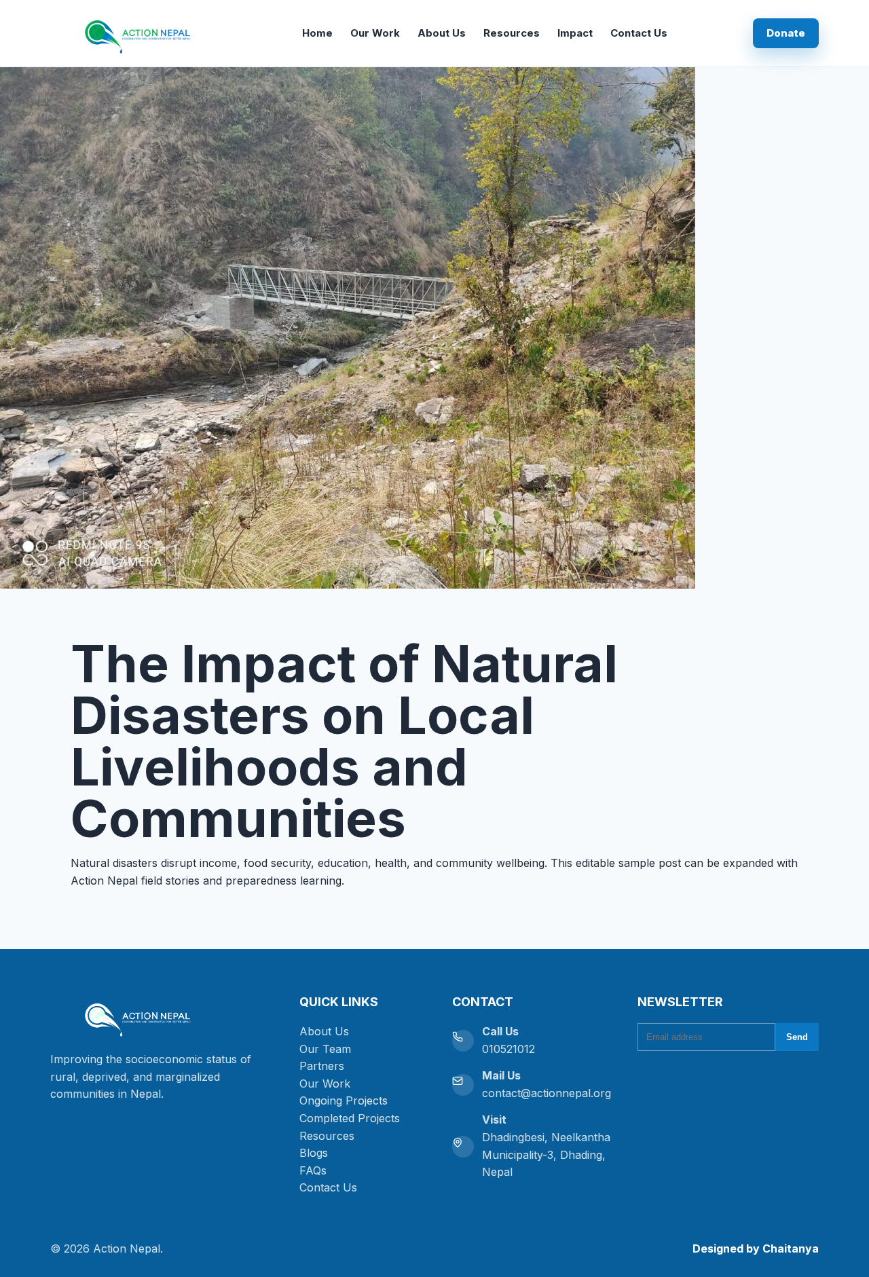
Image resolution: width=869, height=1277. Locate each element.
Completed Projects (349, 1118)
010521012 (508, 1049)
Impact (575, 32)
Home (317, 32)
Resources (511, 32)
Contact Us (638, 32)
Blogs (313, 1153)
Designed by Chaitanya (755, 1248)
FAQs (313, 1170)
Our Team (325, 1049)
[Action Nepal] (162, 1016)
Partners (321, 1066)
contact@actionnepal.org (546, 1093)
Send (797, 1037)
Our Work (375, 32)
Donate (785, 32)
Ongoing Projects (343, 1100)
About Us (442, 32)
